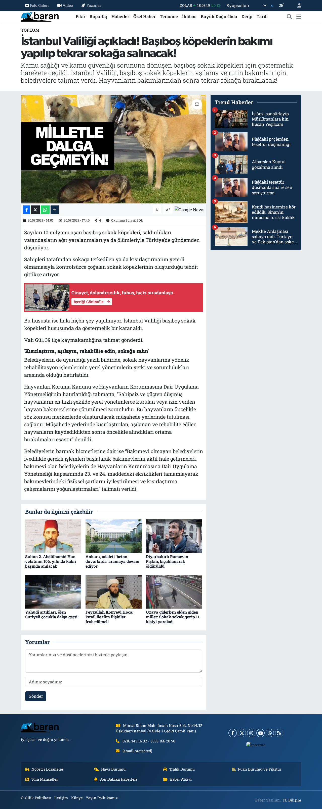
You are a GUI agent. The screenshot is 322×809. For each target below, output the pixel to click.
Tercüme (169, 16)
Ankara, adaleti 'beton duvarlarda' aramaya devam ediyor (112, 561)
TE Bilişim (292, 799)
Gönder (36, 696)
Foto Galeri (39, 5)
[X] (242, 733)
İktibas (189, 16)
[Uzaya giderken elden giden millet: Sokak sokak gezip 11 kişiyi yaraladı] (174, 591)
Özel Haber (144, 16)
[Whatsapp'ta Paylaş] (45, 209)
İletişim (61, 797)
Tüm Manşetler (44, 779)
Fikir (80, 16)
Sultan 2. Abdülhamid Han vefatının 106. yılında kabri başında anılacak (50, 561)
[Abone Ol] (189, 209)
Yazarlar (94, 5)
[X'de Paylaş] (35, 209)
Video (68, 5)
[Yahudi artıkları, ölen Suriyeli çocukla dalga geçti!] (53, 591)
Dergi (247, 16)
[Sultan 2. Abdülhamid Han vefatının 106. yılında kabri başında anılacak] (53, 535)
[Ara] (289, 16)
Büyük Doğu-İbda (219, 16)
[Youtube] (260, 733)
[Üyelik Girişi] (297, 5)
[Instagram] (251, 733)
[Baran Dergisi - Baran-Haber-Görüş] (40, 16)
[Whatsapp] (270, 733)
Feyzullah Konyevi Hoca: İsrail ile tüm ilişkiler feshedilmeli (109, 616)
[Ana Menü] (298, 16)
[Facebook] (232, 733)
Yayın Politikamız (101, 797)
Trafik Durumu (182, 769)
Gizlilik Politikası (36, 797)
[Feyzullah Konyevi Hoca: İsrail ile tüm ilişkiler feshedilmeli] (114, 591)
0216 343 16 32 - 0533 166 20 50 (149, 740)
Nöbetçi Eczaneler (47, 769)
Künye (77, 797)
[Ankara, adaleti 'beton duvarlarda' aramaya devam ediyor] (114, 535)
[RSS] (279, 733)
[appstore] (256, 744)
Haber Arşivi (181, 779)
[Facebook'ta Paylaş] (26, 209)
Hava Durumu (113, 769)
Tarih (262, 16)
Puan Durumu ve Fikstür (259, 769)
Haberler (120, 16)
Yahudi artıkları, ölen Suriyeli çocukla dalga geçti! (51, 614)
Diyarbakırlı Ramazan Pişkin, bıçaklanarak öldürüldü (167, 561)
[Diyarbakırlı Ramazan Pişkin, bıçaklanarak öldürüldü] (174, 535)
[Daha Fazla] (55, 209)
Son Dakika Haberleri (118, 779)
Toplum (30, 30)
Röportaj (98, 16)
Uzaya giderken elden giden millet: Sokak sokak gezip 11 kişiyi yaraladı (172, 616)
